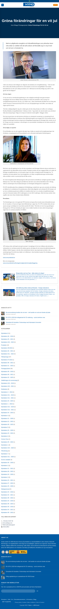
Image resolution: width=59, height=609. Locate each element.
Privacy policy (18, 602)
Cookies (24, 602)
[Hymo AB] (29, 5)
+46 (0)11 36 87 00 (8, 521)
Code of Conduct (40, 602)
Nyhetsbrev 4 (4, 415)
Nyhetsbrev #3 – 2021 (7, 480)
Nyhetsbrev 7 (4, 453)
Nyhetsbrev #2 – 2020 (7, 430)
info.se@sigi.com (7, 523)
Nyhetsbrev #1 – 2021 (7, 468)
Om (12, 599)
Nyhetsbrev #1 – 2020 (7, 418)
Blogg (16, 25)
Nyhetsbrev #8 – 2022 (7, 498)
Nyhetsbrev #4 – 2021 (7, 509)
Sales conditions (31, 602)
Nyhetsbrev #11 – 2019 (7, 395)
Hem (12, 25)
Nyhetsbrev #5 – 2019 (7, 506)
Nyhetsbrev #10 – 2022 (7, 342)
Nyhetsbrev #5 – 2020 (7, 486)
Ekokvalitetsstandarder (19, 599)
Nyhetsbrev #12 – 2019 (7, 406)
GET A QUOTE (6, 601)
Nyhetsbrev (4, 599)
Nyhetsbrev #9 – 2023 (7, 503)
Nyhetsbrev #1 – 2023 (7, 365)
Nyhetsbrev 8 (4, 333)
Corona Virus (4, 439)
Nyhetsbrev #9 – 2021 (7, 374)
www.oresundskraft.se (9, 257)
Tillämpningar (5, 356)
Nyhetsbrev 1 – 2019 (6, 404)
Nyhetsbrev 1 (4, 445)
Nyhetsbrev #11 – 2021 (7, 398)
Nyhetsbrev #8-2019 (6, 348)
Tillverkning (4, 450)
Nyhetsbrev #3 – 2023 (7, 401)
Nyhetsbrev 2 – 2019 (6, 392)
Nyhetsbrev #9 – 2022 (7, 512)
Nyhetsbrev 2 (4, 465)
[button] (2, 5)
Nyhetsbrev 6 (4, 436)
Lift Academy (29, 599)
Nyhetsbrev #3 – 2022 (7, 433)
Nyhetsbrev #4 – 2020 (7, 474)
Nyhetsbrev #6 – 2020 (7, 462)
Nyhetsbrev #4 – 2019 (7, 492)
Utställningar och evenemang (9, 380)
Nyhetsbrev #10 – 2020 (7, 448)
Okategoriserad (5, 489)
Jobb (9, 599)
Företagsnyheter (23, 25)
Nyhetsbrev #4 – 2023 (7, 412)
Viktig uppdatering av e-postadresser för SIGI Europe (20, 576)
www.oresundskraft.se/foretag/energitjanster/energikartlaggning (20, 263)
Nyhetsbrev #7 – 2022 (7, 483)
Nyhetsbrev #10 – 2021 (7, 386)
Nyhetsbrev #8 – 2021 (7, 362)
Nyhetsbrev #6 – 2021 (7, 351)
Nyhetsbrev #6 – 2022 (7, 471)
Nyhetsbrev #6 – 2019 (7, 336)
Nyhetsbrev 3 (4, 477)
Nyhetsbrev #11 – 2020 (7, 456)
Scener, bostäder (5, 459)
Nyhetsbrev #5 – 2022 (7, 442)
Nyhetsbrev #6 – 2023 (7, 424)
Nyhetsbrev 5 (4, 427)
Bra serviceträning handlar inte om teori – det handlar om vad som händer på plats (28, 312)
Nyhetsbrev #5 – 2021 (7, 339)
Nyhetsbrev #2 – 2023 (7, 377)
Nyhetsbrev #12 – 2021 (7, 409)
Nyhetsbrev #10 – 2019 (7, 383)
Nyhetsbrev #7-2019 (6, 359)
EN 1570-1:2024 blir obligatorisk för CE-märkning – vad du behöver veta (25, 317)
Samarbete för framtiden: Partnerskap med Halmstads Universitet (23, 322)
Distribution (4, 389)
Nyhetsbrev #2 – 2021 (7, 495)
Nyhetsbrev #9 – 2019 (7, 371)
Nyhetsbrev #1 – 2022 (7, 421)
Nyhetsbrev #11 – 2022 (7, 354)
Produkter (3, 345)
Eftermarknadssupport (9, 524)
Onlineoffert (6, 526)
